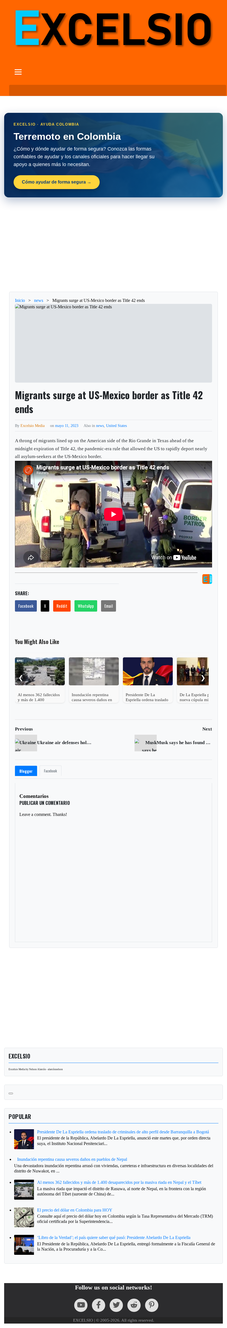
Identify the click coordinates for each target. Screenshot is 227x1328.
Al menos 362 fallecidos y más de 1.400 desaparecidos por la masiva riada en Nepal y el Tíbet (119, 1182)
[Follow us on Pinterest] (151, 1305)
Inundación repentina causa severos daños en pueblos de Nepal (72, 1159)
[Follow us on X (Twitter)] (116, 1305)
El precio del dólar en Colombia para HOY (74, 1210)
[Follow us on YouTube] (80, 1305)
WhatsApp (86, 606)
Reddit (61, 606)
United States (116, 425)
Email (108, 606)
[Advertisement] (113, 244)
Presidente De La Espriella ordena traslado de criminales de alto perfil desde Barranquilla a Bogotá (123, 1131)
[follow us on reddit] (134, 1305)
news (100, 425)
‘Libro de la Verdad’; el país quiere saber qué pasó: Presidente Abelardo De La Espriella (113, 1237)
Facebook (25, 606)
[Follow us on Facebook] (98, 1305)
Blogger (26, 771)
